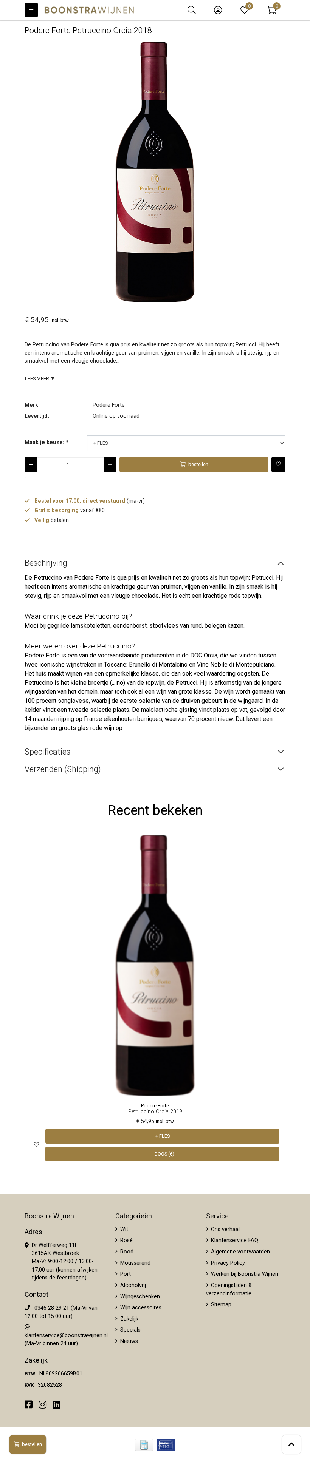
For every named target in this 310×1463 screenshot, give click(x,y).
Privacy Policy (227, 1263)
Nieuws (128, 1341)
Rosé (126, 1240)
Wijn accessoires (140, 1307)
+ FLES (162, 1136)
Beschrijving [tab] (46, 563)
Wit (123, 1229)
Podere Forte (109, 405)
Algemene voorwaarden (239, 1251)
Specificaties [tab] (47, 751)
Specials (130, 1330)
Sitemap (220, 1304)
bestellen (32, 1444)
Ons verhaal (224, 1229)
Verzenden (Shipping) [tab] (63, 769)
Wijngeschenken (139, 1296)
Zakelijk (128, 1319)
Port (125, 1274)
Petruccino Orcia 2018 (155, 1111)
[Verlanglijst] (36, 1144)
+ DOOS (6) (162, 1154)
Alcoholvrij (132, 1285)
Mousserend (134, 1263)
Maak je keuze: (46, 442)
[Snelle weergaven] (273, 846)
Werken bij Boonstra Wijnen (243, 1274)
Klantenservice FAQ (233, 1240)
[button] (271, 10)
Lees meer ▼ (40, 378)
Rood (126, 1251)
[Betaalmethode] (144, 1445)
